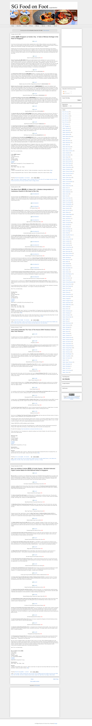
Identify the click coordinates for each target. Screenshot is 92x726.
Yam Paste (37, 459)
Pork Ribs (19, 459)
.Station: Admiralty (66, 128)
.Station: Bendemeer (66, 142)
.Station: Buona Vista (66, 165)
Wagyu (34, 180)
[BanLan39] (35, 603)
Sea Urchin (22, 674)
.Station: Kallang (65, 226)
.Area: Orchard (16, 673)
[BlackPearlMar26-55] (34, 276)
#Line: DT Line (43, 179)
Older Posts (55, 679)
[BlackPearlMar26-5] (34, 206)
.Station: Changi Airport (67, 167)
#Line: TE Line (35, 673)
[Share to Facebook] (37, 177)
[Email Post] (32, 177)
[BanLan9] (34, 500)
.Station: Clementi (65, 179)
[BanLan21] (35, 546)
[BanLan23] (35, 554)
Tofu (45, 674)
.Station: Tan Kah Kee (66, 341)
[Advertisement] (34, 702)
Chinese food (13, 180)
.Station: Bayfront (65, 134)
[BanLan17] (35, 537)
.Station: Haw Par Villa (66, 210)
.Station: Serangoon (66, 314)
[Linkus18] (34, 41)
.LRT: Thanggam (65, 126)
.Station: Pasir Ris (65, 288)
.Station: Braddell (65, 152)
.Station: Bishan (65, 144)
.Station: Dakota (65, 183)
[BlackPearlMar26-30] (34, 231)
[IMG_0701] (35, 360)
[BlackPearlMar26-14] (34, 220)
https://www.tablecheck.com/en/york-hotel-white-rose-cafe (31, 428)
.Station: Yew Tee (65, 368)
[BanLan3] (34, 482)
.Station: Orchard (17, 458)
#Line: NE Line (65, 118)
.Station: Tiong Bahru (66, 355)
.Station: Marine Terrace (67, 255)
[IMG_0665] (35, 378)
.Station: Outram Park (66, 284)
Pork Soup (22, 180)
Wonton (37, 180)
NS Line (49, 25)
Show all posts (46, 30)
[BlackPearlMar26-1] (34, 203)
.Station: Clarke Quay (66, 177)
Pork (14, 674)
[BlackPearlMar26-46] (34, 267)
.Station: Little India (66, 245)
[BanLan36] (35, 594)
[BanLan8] (34, 473)
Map (51, 170)
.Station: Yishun (65, 372)
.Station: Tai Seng (65, 333)
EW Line (37, 25)
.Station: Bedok (65, 138)
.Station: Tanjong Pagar (67, 347)
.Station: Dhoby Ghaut (66, 185)
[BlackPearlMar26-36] (34, 241)
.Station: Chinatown (66, 169)
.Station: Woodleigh (66, 366)
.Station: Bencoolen (66, 140)
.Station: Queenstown (66, 302)
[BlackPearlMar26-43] (34, 264)
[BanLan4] (34, 491)
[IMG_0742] (35, 369)
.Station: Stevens (65, 331)
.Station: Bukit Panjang (66, 163)
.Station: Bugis (65, 156)
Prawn (22, 459)
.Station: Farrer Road (66, 200)
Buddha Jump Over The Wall (52, 179)
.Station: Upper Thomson (67, 362)
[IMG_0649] (35, 340)
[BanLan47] (35, 622)
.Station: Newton (65, 271)
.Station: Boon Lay (66, 148)
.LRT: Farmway (65, 124)
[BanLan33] (35, 585)
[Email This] (34, 177)
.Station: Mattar (65, 261)
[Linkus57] (34, 82)
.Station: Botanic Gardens (67, 150)
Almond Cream (49, 321)
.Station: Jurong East (66, 222)
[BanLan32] (35, 582)
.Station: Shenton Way (66, 316)
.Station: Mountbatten (66, 267)
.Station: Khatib (65, 232)
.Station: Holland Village (67, 214)
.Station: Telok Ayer (66, 351)
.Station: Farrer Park (66, 198)
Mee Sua (18, 180)
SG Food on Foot (72, 396)
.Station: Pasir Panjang (66, 286)
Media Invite (54, 458)
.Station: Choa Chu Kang (67, 173)
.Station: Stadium (65, 329)
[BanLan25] (35, 563)
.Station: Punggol (65, 298)
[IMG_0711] (35, 395)
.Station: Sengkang (66, 312)
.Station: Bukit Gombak (66, 161)
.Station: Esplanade (22, 179)
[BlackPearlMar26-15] (34, 254)
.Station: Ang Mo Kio (66, 132)
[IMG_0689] (35, 387)
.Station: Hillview (65, 212)
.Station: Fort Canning (66, 202)
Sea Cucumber (26, 459)
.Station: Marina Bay (66, 251)
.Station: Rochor (65, 308)
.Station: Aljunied (65, 130)
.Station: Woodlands (66, 364)
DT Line (31, 25)
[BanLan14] (35, 518)
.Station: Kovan (65, 236)
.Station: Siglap (65, 319)
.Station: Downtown (66, 189)
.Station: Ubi (64, 360)
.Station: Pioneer (65, 292)
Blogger (55, 723)
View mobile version (34, 681)
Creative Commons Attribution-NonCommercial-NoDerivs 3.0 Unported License (72, 398)
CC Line (25, 25)
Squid (36, 674)
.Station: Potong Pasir (66, 294)
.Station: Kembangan (66, 228)
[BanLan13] (35, 528)
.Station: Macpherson (66, 249)
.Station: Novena (65, 275)
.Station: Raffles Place (66, 304)
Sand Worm (26, 180)
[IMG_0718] (35, 349)
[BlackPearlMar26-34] (34, 193)
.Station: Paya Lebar (66, 290)
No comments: (27, 177)
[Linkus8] (34, 56)
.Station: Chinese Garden (67, 171)
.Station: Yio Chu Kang (66, 370)
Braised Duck (28, 458)
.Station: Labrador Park (67, 239)
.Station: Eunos (65, 193)
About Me (19, 25)
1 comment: (27, 671)
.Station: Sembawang (66, 310)
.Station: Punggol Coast (67, 300)
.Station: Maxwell (65, 263)
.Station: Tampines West (67, 339)
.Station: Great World (66, 206)
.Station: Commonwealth (67, 181)
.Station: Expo (65, 195)
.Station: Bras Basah (18, 321)
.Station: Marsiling (65, 257)
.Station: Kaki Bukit (66, 224)
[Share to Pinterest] (39, 177)
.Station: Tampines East (67, 337)
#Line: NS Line (43, 321)
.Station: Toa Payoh (66, 357)
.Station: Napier (65, 269)
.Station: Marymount (66, 259)
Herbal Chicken (45, 458)
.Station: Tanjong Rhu (66, 349)
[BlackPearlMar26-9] (34, 216)
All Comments (67, 93)
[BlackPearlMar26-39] (34, 245)
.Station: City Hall (25, 321)
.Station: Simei (65, 321)
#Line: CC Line (37, 179)
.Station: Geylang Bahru (67, 204)
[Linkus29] (34, 109)
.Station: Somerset (66, 325)
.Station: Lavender (66, 243)
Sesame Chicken (31, 674)
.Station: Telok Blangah (66, 353)
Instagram (13, 161)
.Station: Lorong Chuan (67, 247)
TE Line (55, 25)
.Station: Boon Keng (66, 146)
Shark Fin (31, 180)
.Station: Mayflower (66, 265)
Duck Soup (53, 673)
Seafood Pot (32, 459)
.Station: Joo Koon (66, 220)
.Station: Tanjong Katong (67, 345)
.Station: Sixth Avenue (66, 323)
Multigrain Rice (13, 459)
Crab (50, 673)
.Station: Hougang (66, 216)
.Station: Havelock (66, 208)
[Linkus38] (34, 133)
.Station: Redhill (65, 306)
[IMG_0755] (35, 411)
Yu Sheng (41, 459)
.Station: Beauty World (66, 136)
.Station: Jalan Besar (66, 218)
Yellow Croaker (52, 674)
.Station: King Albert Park (67, 234)
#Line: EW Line (37, 321)
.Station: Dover (65, 187)
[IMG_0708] (35, 334)
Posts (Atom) (37, 685)
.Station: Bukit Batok (66, 159)
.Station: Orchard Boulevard (67, 282)
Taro (38, 674)
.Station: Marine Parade (67, 253)
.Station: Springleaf (66, 327)
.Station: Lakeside (65, 241)
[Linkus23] (34, 93)
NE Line (43, 25)
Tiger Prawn (41, 674)
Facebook (13, 299)
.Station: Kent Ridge (66, 230)
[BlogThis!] (35, 177)
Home (12, 25)
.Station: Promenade (30, 179)
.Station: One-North (66, 278)
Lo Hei (50, 458)
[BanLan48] (35, 632)
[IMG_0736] (35, 403)
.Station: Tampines (66, 335)
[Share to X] (36, 177)
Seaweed (26, 674)
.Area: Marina (16, 179)
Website (12, 162)
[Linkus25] (34, 106)
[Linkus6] (34, 69)
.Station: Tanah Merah (66, 343)
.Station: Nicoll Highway (67, 273)
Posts (65, 91)
